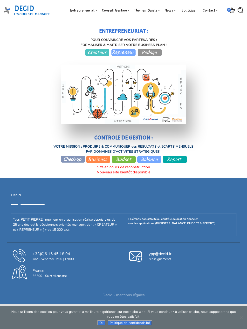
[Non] (241, 317)
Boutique (187, 10)
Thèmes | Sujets (145, 10)
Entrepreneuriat (82, 10)
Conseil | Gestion (114, 10)
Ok (101, 323)
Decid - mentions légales (124, 295)
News (169, 10)
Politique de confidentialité (130, 323)
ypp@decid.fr (160, 254)
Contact (209, 10)
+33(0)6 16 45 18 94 (51, 254)
